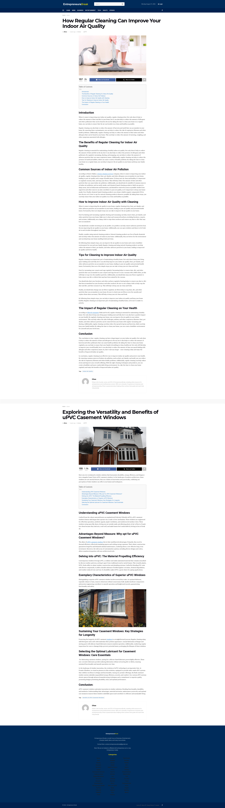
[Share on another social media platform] (144, 79)
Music (112, 783)
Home (68, 10)
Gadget (112, 758)
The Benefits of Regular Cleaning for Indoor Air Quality (97, 94)
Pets (112, 792)
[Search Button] (123, 4)
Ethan (65, 31)
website (126, 790)
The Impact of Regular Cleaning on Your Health (95, 102)
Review (127, 762)
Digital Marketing (98, 776)
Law (112, 776)
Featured (98, 790)
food (98, 794)
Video (126, 785)
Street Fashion (126, 772)
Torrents (126, 778)
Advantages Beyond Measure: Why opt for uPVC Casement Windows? (102, 494)
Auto (98, 760)
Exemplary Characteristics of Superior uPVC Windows (97, 498)
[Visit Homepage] (76, 4)
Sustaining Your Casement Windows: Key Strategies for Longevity (101, 500)
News (73, 10)
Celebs (98, 769)
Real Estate (126, 758)
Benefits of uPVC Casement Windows (93, 697)
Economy (98, 778)
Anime (98, 758)
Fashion (98, 788)
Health (105, 10)
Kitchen (112, 774)
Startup (126, 769)
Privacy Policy (150, 805)
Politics (112, 794)
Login (161, 4)
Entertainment (90, 10)
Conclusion (85, 104)
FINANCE (98, 792)
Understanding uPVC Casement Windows (93, 492)
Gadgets (112, 760)
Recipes (126, 760)
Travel (126, 781)
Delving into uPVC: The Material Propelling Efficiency (96, 496)
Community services (98, 772)
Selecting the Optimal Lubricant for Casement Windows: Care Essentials (102, 502)
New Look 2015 (112, 785)
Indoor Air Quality (88, 371)
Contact (157, 805)
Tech (99, 10)
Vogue (126, 788)
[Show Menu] (63, 10)
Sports (127, 767)
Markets (112, 781)
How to (112, 772)
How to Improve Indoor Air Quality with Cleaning (95, 98)
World (126, 792)
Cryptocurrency (98, 774)
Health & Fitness (112, 767)
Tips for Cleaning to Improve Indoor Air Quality (95, 100)
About (143, 805)
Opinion (112, 10)
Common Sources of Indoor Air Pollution (93, 96)
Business (80, 10)
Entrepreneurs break (98, 785)
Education (98, 781)
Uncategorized (126, 783)
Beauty (98, 762)
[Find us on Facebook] (162, 10)
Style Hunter (126, 774)
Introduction (85, 91)
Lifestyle (112, 778)
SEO (126, 765)
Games (112, 762)
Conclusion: (85, 504)
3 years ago (73, 31)
